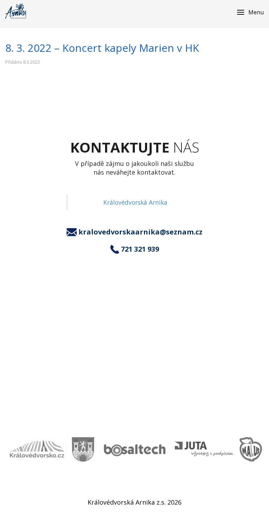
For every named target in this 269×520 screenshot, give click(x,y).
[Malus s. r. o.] (251, 449)
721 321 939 (140, 249)
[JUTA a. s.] (204, 449)
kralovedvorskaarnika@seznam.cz (140, 232)
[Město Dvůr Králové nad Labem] (83, 449)
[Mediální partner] (37, 449)
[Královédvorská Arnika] (15, 11)
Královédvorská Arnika (135, 202)
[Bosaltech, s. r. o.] (134, 449)
